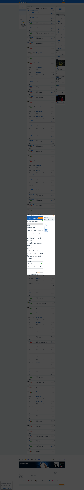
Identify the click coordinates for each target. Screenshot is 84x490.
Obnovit (39, 272)
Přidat (41, 272)
